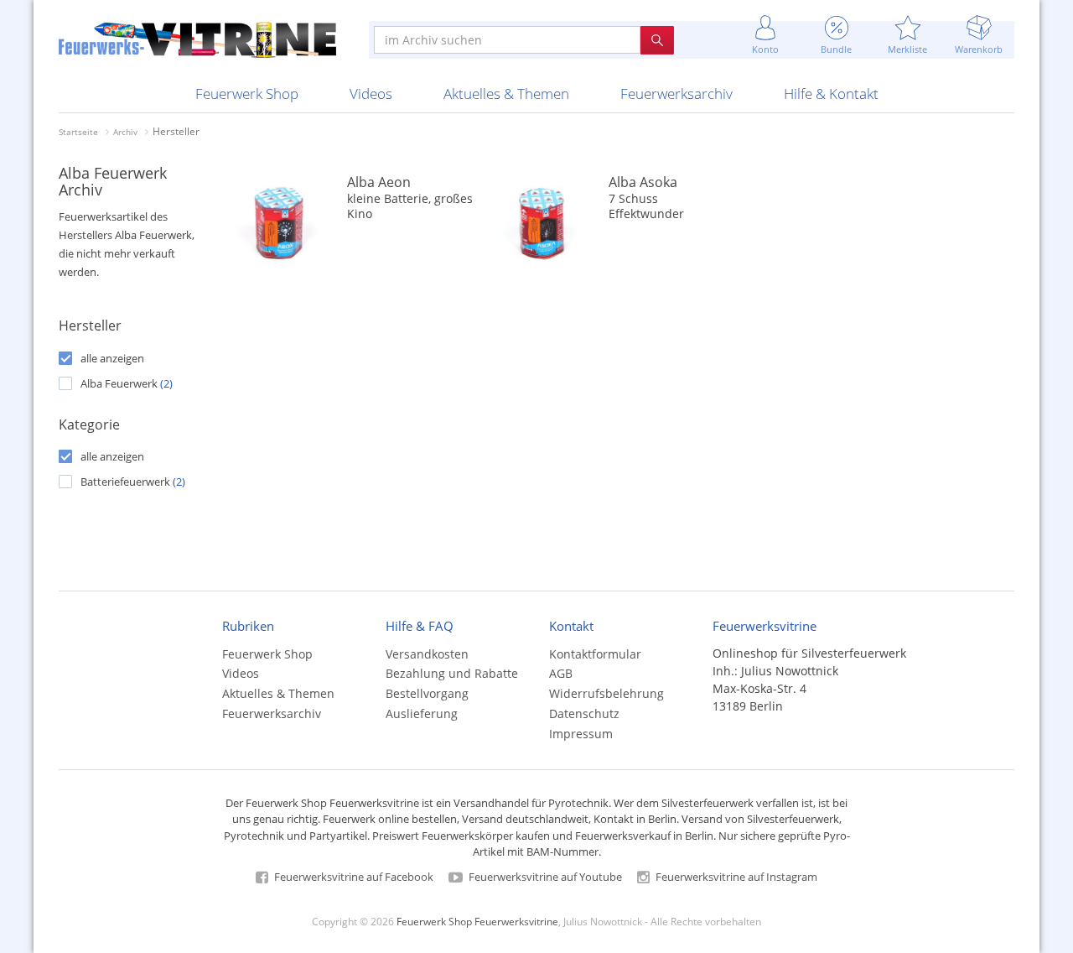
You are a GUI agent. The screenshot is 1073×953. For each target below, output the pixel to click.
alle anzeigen (112, 358)
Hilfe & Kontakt (831, 93)
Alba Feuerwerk (126, 383)
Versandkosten (427, 654)
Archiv (125, 132)
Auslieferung (422, 713)
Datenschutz (584, 713)
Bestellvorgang (427, 693)
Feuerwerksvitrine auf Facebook (352, 876)
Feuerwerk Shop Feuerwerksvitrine (477, 921)
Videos (371, 93)
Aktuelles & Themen (506, 93)
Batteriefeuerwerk (132, 481)
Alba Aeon (379, 182)
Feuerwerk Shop (246, 93)
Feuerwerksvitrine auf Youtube (544, 876)
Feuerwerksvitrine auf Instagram (735, 876)
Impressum (581, 734)
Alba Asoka (643, 182)
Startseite (78, 132)
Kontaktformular (595, 654)
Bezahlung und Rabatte (452, 673)
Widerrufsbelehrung (606, 693)
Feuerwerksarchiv (676, 93)
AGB (561, 673)
